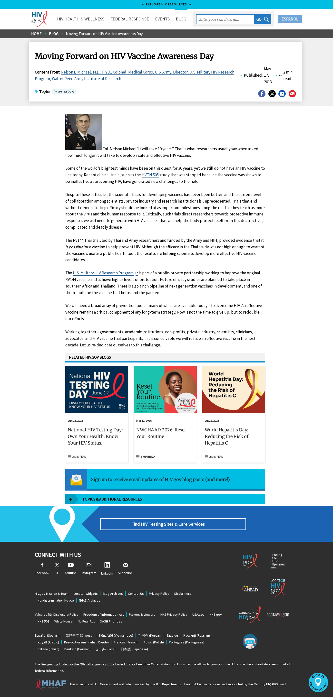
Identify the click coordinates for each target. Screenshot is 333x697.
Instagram (89, 573)
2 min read (216, 456)
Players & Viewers (142, 614)
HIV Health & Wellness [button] (80, 19)
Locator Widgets (86, 593)
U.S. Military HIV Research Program (103, 273)
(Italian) (48, 649)
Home (36, 33)
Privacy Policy (159, 593)
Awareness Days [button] (64, 91)
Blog (181, 19)
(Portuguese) (186, 642)
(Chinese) (80, 635)
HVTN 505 (150, 174)
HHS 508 (43, 621)
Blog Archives (113, 593)
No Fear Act (86, 621)
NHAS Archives (89, 600)
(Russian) (196, 635)
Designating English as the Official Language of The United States (88, 664)
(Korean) (150, 635)
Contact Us (136, 593)
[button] (262, 19)
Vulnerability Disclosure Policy (56, 614)
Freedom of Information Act (103, 614)
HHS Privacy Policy (173, 614)
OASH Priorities (111, 621)
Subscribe (125, 573)
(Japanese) (134, 649)
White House (63, 621)
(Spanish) (47, 635)
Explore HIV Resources (166, 4)
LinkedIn (107, 573)
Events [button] (162, 19)
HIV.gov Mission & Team (52, 593)
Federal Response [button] (129, 19)
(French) (126, 642)
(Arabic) (48, 642)
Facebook (42, 573)
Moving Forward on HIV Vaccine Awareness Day (104, 33)
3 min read (79, 456)
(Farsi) (106, 649)
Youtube (71, 573)
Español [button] (290, 19)
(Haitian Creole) (86, 642)
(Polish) (154, 642)
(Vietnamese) (116, 635)
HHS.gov (216, 614)
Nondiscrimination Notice (56, 600)
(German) (77, 649)
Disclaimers (182, 593)
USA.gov (198, 614)
